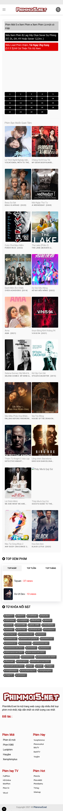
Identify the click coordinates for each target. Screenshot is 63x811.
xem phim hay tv (28, 670)
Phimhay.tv (49, 629)
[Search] (58, 9)
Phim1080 (8, 744)
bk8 (27, 725)
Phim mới (9, 661)
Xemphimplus (10, 759)
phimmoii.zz (11, 643)
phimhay (9, 629)
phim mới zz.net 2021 (14, 666)
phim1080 (21, 625)
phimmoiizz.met (41, 643)
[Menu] (4, 9)
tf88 (4, 721)
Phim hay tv (10, 634)
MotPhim (36, 620)
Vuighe (50, 666)
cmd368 (26, 721)
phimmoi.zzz (47, 638)
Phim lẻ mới (9, 740)
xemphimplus (45, 670)
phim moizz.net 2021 (35, 652)
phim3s (48, 620)
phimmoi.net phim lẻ (29, 638)
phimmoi (41, 634)
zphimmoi (21, 675)
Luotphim (23, 620)
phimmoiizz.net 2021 (14, 648)
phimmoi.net (11, 638)
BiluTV (21, 616)
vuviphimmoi (11, 670)
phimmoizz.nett (12, 657)
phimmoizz (44, 648)
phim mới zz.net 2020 (40, 661)
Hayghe (7, 754)
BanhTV (9, 616)
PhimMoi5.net (9, 706)
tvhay (30, 666)
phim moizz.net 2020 (14, 652)
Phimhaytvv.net (26, 634)
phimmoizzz (28, 657)
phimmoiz (32, 648)
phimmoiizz (25, 643)
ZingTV (9, 675)
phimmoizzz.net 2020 (46, 657)
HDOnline (10, 620)
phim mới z (22, 661)
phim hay (21, 629)
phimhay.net (35, 629)
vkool (39, 666)
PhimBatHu (48, 625)
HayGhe (44, 616)
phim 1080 (34, 625)
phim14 (9, 625)
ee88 (4, 725)
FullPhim (32, 616)
